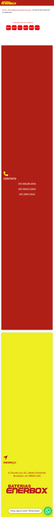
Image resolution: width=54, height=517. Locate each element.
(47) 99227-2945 (27, 189)
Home (4, 10)
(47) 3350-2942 (27, 194)
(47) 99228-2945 (27, 183)
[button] (48, 511)
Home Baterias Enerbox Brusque (19, 10)
